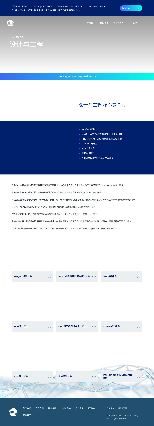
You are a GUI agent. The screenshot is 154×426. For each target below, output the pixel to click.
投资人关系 (119, 23)
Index (12, 37)
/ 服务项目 (19, 37)
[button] (136, 22)
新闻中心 (92, 408)
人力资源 (79, 408)
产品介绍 (90, 23)
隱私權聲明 (122, 408)
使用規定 (110, 408)
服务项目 (104, 23)
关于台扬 (27, 408)
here (78, 9)
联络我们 (27, 415)
